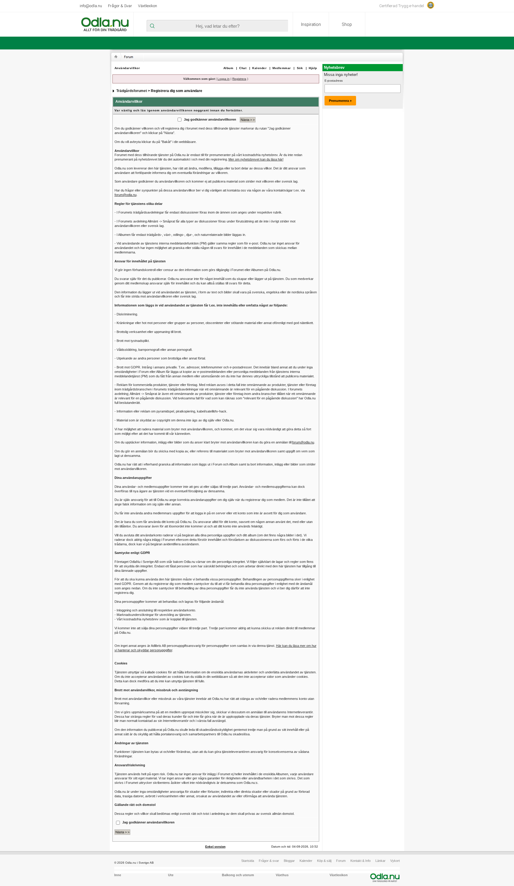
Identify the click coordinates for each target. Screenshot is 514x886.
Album (228, 68)
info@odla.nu (91, 6)
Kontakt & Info (360, 860)
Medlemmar (281, 68)
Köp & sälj (324, 860)
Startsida (247, 860)
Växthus (282, 875)
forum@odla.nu (126, 195)
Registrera (239, 78)
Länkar (380, 860)
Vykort (395, 860)
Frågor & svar (269, 860)
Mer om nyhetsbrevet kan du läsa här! (255, 159)
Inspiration (311, 24)
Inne (117, 875)
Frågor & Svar (120, 6)
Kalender (259, 68)
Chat (242, 68)
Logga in (223, 78)
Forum (341, 860)
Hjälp (313, 68)
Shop (347, 24)
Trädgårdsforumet (131, 91)
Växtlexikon (147, 6)
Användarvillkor (127, 68)
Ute (170, 875)
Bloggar (289, 860)
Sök (300, 68)
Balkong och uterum (238, 875)
